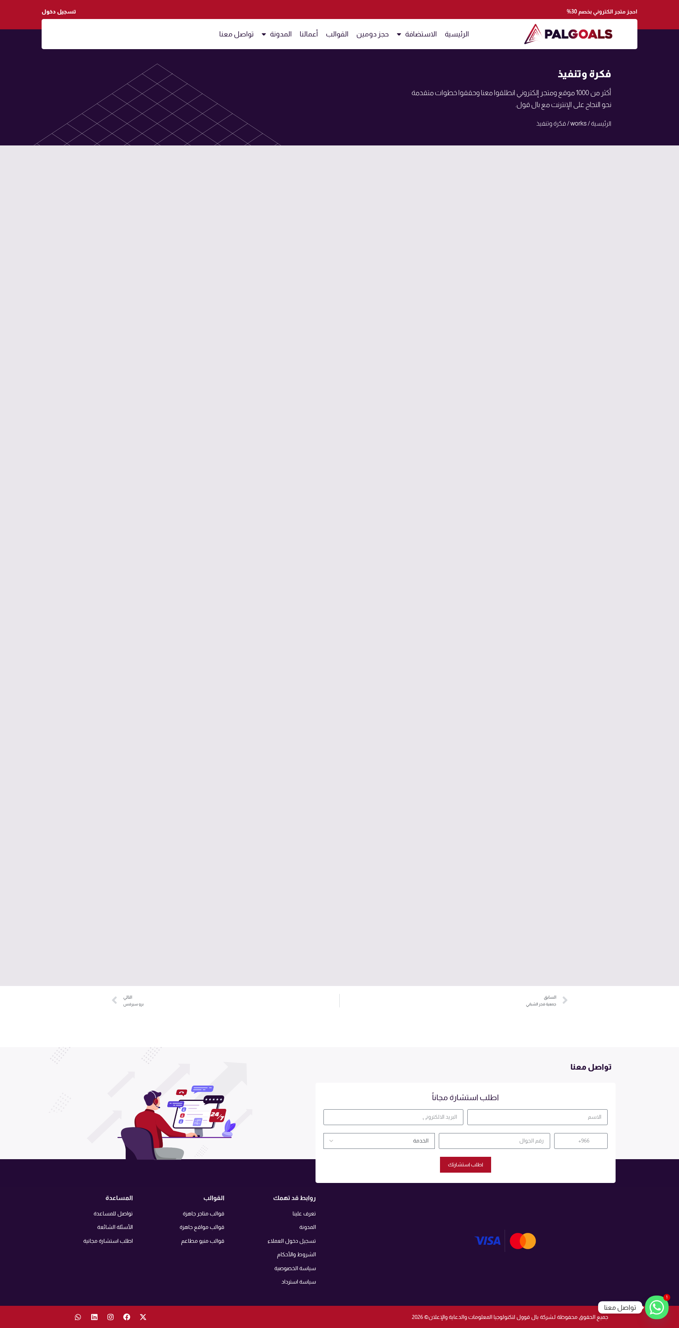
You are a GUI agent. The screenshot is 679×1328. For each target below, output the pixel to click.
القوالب (337, 34)
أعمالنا (309, 34)
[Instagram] (110, 1317)
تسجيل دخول (59, 11)
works (578, 123)
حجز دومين (372, 34)
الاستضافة (421, 34)
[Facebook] (127, 1317)
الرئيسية (457, 34)
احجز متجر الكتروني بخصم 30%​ (602, 11)
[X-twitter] (143, 1317)
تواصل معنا (236, 34)
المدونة (281, 34)
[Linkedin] (94, 1317)
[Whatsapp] (78, 1317)
